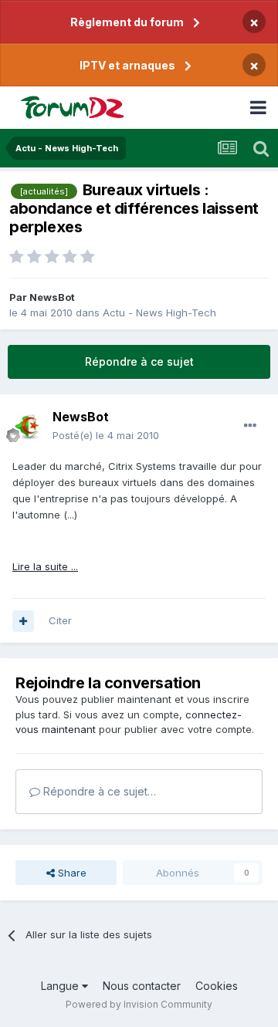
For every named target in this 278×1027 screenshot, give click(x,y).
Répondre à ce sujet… (98, 791)
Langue (61, 985)
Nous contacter (142, 985)
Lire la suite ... (45, 566)
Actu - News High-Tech (159, 312)
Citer (60, 620)
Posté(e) (106, 435)
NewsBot (52, 297)
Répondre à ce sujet (139, 361)
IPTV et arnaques (127, 65)
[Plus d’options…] (250, 426)
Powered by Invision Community (139, 1004)
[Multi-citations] (23, 621)
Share (70, 873)
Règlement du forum (127, 22)
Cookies (216, 985)
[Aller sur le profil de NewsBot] (27, 426)
